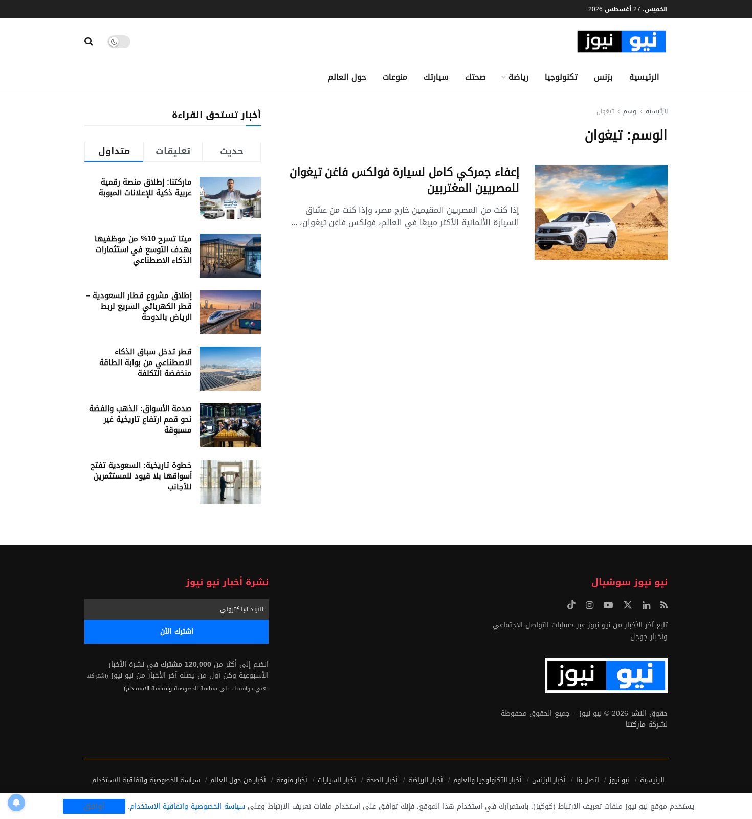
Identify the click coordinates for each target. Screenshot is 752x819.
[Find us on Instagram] (589, 606)
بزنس (603, 77)
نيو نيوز (619, 780)
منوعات (395, 77)
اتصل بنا (587, 780)
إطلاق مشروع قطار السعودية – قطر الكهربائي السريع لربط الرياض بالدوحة (139, 306)
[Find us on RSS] (664, 606)
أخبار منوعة (291, 780)
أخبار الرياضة (425, 780)
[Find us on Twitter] (627, 605)
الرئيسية (644, 77)
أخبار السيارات (337, 780)
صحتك (475, 77)
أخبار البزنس (549, 780)
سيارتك (436, 77)
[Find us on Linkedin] (646, 606)
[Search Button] (88, 41)
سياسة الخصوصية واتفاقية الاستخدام (146, 780)
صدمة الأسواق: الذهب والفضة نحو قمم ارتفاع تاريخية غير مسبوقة (140, 419)
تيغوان (605, 111)
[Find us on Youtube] (608, 606)
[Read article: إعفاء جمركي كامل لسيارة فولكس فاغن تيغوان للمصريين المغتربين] (601, 212)
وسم (629, 111)
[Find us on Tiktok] (571, 605)
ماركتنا (636, 725)
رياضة (518, 77)
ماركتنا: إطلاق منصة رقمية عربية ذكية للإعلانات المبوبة (145, 187)
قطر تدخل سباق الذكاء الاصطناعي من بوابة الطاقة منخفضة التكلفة (145, 362)
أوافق (94, 806)
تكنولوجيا (561, 77)
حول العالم (347, 77)
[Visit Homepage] (622, 42)
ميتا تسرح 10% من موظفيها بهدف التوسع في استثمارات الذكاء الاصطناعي (143, 249)
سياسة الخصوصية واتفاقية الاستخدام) (170, 688)
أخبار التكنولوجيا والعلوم (487, 780)
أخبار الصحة (382, 780)
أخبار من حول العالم (238, 780)
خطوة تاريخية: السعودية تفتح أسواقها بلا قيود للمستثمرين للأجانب (141, 476)
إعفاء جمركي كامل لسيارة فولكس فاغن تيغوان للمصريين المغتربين (404, 180)
